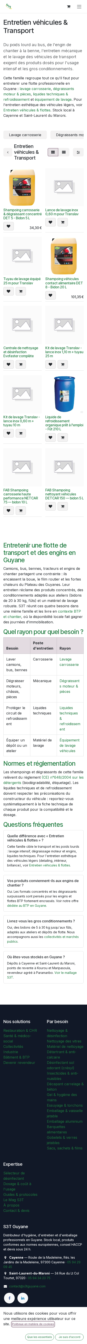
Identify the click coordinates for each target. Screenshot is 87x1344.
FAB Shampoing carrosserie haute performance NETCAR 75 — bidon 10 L (20, 496)
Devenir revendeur (19, 1062)
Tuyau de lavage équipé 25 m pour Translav (22, 281)
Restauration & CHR (20, 1030)
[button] (8, 226)
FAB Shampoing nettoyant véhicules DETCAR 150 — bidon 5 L (64, 494)
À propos (11, 1205)
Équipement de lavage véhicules (69, 745)
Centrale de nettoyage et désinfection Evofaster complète (20, 352)
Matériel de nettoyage (65, 1046)
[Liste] (63, 152)
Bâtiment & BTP (16, 1057)
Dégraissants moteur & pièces (69, 686)
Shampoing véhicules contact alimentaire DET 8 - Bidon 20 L (64, 283)
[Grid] (53, 152)
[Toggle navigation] (79, 6)
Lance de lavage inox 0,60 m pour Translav (62, 212)
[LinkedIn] (22, 1298)
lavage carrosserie (35, 88)
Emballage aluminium (65, 1121)
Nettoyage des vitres (64, 1041)
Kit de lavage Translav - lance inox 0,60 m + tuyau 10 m (21, 421)
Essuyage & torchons (65, 1105)
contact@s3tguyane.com (27, 1286)
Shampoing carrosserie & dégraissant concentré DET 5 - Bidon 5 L (22, 214)
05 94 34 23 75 (39, 1278)
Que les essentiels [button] (39, 1337)
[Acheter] (63, 222)
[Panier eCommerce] (68, 6)
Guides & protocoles (20, 1194)
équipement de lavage (53, 99)
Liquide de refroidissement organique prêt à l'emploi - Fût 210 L (64, 423)
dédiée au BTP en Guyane (26, 905)
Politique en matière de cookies (33, 1324)
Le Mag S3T (13, 1200)
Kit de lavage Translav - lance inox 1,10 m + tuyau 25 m (64, 352)
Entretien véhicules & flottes (26, 110)
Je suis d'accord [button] (69, 1337)
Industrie (10, 1052)
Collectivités (13, 1046)
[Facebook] (9, 1298)
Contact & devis (16, 1210)
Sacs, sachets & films (65, 1148)
